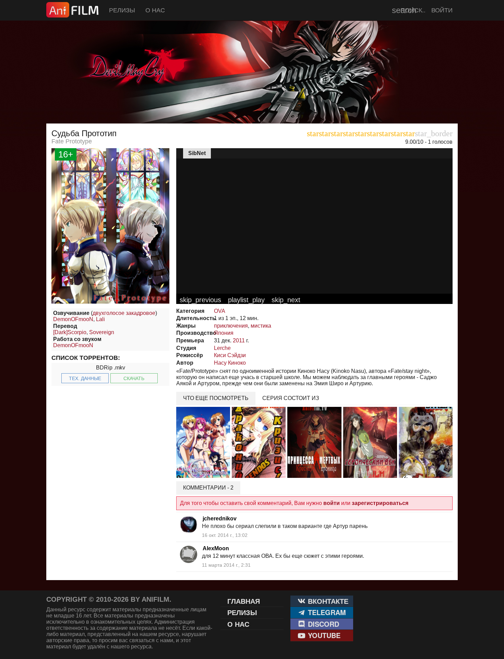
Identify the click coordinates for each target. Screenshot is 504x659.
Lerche (222, 348)
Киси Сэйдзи (230, 355)
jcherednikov (220, 518)
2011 (239, 340)
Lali (100, 319)
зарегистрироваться (380, 503)
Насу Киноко (230, 363)
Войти (442, 10)
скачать (133, 378)
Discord (322, 624)
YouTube (323, 635)
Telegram (326, 612)
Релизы (122, 10)
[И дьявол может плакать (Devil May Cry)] (252, 106)
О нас (155, 10)
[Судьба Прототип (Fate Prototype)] (110, 302)
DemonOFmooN (73, 319)
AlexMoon (216, 548)
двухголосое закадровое (124, 313)
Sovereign (101, 332)
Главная (243, 601)
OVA (219, 311)
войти (331, 503)
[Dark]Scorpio (69, 332)
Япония (223, 333)
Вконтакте (327, 601)
